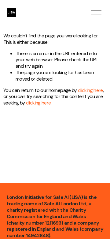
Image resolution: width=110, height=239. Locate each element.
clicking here (90, 90)
